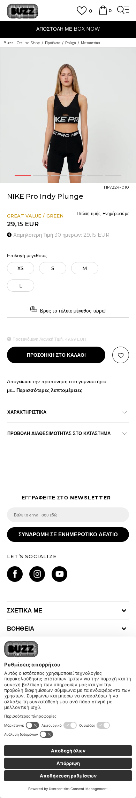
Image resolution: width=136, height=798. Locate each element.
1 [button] (23, 175)
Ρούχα (70, 42)
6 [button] (113, 175)
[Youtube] (59, 574)
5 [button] (95, 175)
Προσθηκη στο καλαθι (56, 355)
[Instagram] (37, 574)
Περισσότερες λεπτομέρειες (49, 390)
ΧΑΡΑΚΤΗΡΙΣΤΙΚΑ (26, 412)
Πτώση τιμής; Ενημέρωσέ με (103, 213)
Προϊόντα (52, 42)
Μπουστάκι (90, 42)
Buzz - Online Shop (21, 42)
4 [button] (77, 175)
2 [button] (40, 175)
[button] (130, 55)
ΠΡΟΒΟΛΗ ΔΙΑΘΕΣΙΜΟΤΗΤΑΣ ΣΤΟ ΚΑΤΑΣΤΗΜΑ (59, 433)
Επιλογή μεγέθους (27, 256)
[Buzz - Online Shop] (22, 11)
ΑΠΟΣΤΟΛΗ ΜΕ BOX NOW (68, 29)
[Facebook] (15, 574)
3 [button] (59, 175)
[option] (68, 30)
